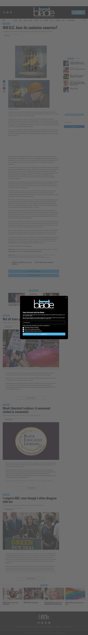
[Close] (66, 297)
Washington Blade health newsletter (33, 331)
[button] (44, 328)
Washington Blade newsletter (32, 327)
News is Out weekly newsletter (32, 329)
